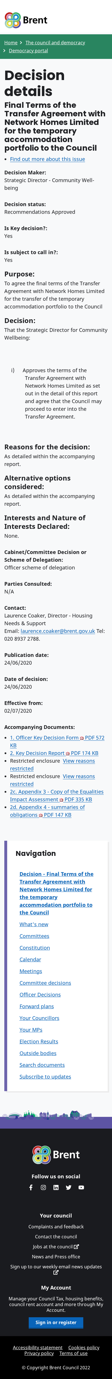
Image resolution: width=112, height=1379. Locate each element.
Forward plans (37, 1006)
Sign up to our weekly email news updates (56, 1267)
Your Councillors (39, 1018)
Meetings (31, 971)
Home (11, 42)
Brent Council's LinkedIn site (56, 1187)
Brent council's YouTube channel (81, 1187)
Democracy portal (28, 50)
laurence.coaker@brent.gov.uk (58, 630)
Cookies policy (83, 1347)
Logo (25, 20)
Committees (34, 935)
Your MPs (31, 1029)
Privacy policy (39, 1353)
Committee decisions (45, 982)
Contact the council (56, 1236)
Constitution (35, 947)
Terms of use (73, 1353)
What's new (34, 924)
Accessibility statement (38, 1347)
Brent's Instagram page (43, 1187)
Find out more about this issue (47, 159)
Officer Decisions (40, 994)
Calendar (30, 959)
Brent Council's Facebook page (31, 1187)
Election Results (39, 1041)
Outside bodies (38, 1053)
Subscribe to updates (45, 1076)
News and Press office (56, 1257)
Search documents (42, 1064)
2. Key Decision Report (54, 753)
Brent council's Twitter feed (69, 1187)
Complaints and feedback (56, 1226)
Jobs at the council (53, 1247)
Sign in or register (56, 1322)
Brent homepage (56, 1155)
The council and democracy (55, 42)
